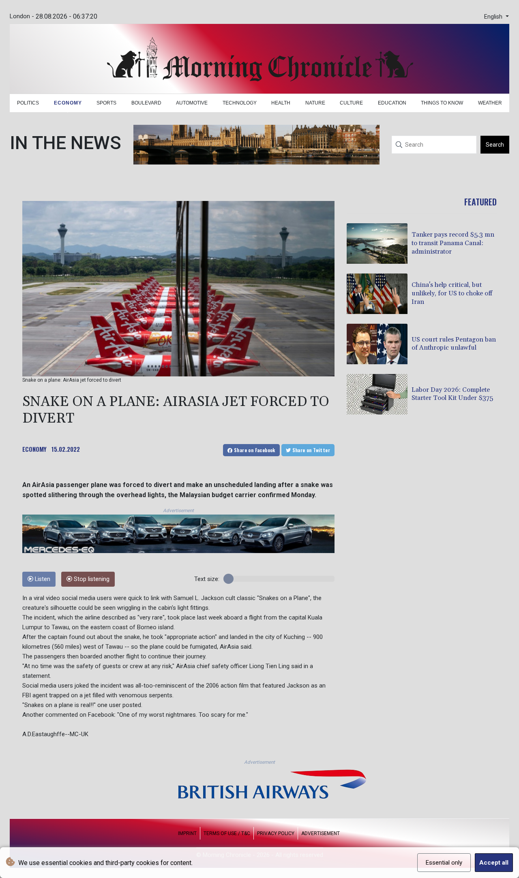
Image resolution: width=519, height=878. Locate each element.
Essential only (444, 862)
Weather (490, 103)
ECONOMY (34, 448)
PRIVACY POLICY (275, 833)
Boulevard (146, 103)
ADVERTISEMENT (320, 833)
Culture (351, 103)
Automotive (192, 103)
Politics (28, 103)
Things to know (442, 103)
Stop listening (90, 579)
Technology (240, 103)
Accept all (493, 862)
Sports (106, 103)
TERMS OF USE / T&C (227, 833)
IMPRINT (187, 833)
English (494, 16)
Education (392, 103)
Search (495, 144)
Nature (315, 103)
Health (280, 103)
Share (254, 449)
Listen (41, 579)
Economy (68, 103)
